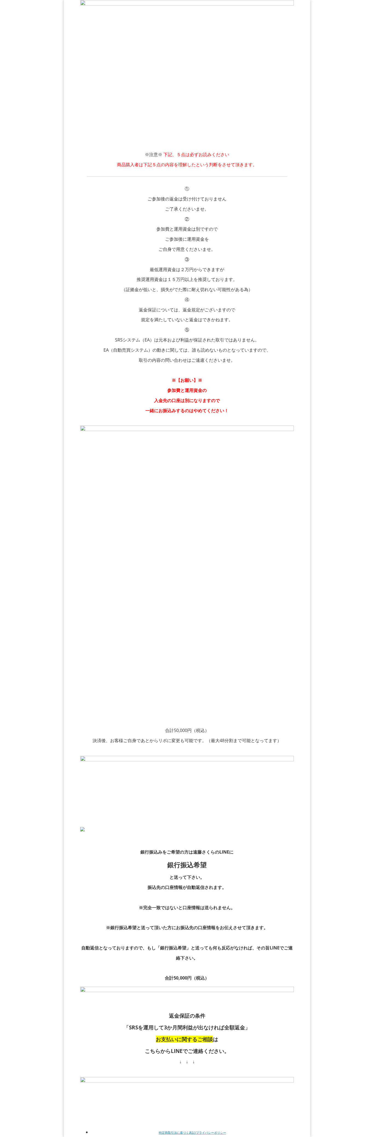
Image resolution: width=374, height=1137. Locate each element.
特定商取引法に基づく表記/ (177, 1133)
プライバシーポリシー (211, 1133)
